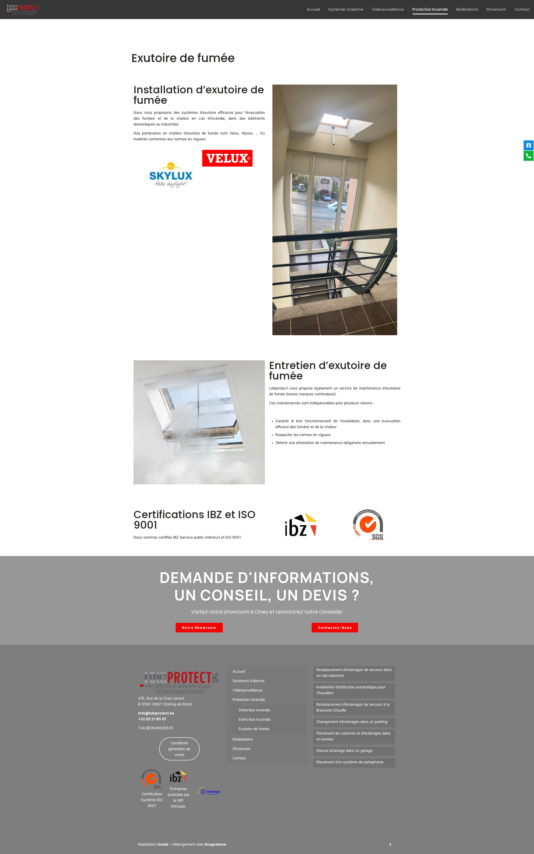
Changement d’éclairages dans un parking (351, 722)
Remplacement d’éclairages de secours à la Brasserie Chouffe (353, 707)
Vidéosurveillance (247, 690)
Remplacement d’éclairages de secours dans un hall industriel (354, 673)
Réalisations (243, 739)
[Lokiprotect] (23, 9)
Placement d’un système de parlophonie (349, 762)
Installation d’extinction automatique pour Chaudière (350, 690)
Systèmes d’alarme (248, 681)
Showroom (242, 749)
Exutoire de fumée (254, 729)
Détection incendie (254, 710)
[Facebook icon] (390, 844)
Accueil (239, 671)
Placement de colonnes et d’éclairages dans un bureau (353, 736)
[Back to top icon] (514, 845)
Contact (239, 758)
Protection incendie (249, 700)
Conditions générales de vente (179, 749)
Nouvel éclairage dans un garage (344, 751)
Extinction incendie (255, 719)
